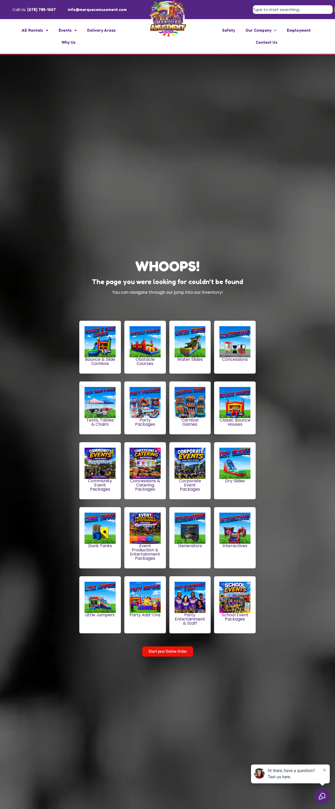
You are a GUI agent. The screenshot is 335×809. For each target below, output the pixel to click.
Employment (299, 30)
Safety (228, 30)
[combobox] (293, 9)
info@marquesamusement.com (97, 9)
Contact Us (266, 42)
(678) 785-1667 (41, 9)
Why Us (69, 42)
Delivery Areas (101, 30)
